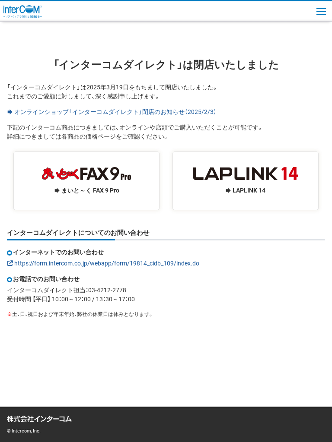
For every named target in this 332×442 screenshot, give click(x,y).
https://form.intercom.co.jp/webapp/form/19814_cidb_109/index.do (106, 263)
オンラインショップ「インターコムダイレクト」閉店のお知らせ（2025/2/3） (115, 111)
